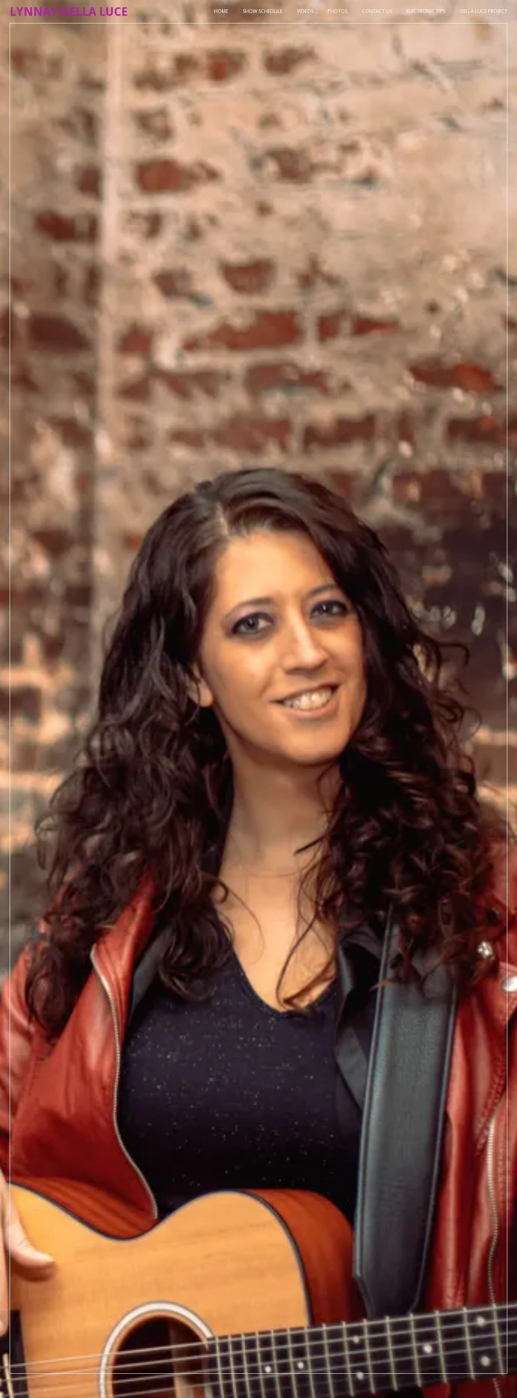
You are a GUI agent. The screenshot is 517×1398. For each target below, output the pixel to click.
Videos (305, 11)
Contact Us (377, 11)
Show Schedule (262, 11)
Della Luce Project (483, 11)
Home (221, 11)
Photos (337, 11)
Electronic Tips (425, 11)
